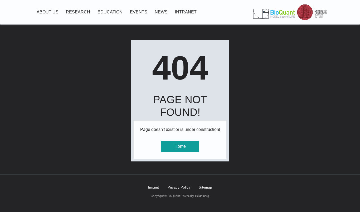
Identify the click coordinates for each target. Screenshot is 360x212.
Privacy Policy (179, 187)
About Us (48, 12)
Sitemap (205, 187)
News (161, 12)
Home (180, 146)
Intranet (186, 12)
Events (138, 12)
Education (110, 12)
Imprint (153, 187)
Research (78, 12)
